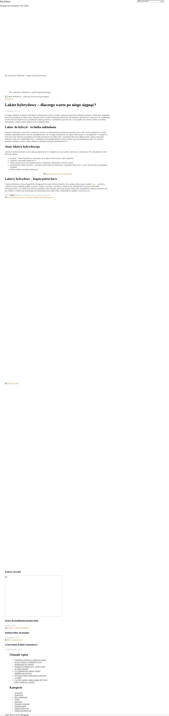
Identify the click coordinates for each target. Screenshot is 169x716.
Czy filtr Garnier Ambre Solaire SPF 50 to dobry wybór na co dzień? (30, 681)
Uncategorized (20, 706)
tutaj (94, 184)
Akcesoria (18, 693)
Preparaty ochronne (22, 704)
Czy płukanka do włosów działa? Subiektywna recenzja (27, 672)
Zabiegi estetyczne (21, 708)
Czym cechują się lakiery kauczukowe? (21, 644)
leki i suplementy (21, 697)
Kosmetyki (18, 695)
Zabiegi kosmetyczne (22, 711)
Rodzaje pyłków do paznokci (17, 633)
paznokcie (9, 99)
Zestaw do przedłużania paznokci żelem (21, 621)
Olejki (16, 699)
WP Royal (24, 715)
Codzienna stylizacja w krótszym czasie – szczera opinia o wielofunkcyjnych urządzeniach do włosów (30, 662)
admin (12, 195)
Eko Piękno (5, 1)
